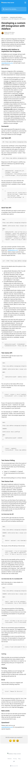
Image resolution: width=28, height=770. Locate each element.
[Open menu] (25, 2)
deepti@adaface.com (7, 63)
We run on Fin (15, 765)
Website (9, 758)
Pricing (15, 758)
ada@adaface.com (13, 250)
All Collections (4, 17)
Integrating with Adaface (16, 17)
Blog (19, 758)
